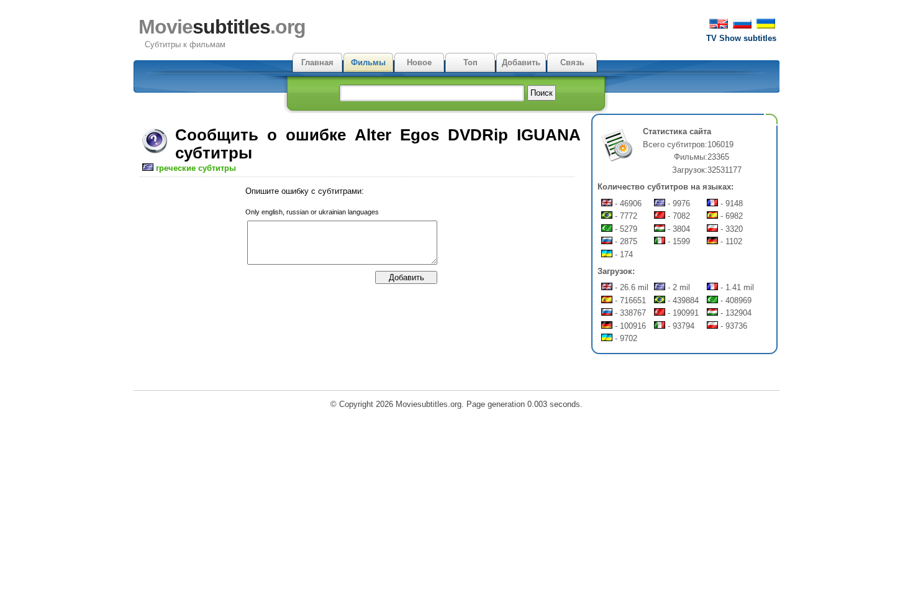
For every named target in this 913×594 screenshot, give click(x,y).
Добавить (521, 62)
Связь (572, 62)
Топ (470, 62)
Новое (419, 62)
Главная (317, 62)
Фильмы (368, 62)
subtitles (222, 27)
